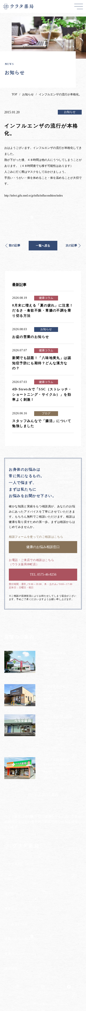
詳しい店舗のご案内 (43, 795)
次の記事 (71, 245)
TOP (14, 94)
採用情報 (11, 969)
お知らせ (28, 94)
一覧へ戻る (43, 245)
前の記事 (14, 245)
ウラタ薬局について (19, 864)
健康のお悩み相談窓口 (21, 939)
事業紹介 (11, 909)
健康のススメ (14, 954)
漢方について (14, 894)
